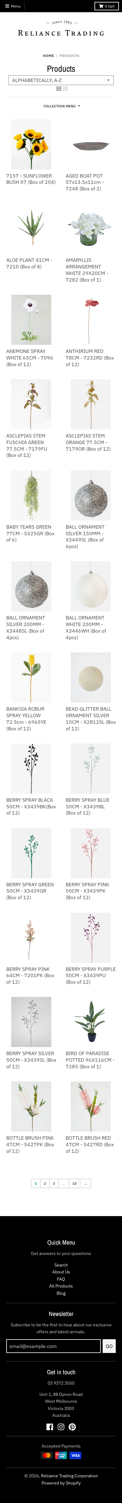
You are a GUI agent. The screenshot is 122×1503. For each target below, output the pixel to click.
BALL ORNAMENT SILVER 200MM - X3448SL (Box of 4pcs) (25, 627)
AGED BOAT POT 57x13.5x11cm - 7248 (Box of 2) (85, 182)
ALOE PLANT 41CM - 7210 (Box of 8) (29, 263)
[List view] (65, 89)
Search (61, 1265)
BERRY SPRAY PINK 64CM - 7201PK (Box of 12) (30, 975)
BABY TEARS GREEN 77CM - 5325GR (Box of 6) (30, 533)
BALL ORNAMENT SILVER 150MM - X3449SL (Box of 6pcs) (85, 536)
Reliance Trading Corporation (69, 1476)
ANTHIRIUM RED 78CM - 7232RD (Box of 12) (90, 357)
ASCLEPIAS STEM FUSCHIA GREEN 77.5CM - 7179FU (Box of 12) (26, 445)
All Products (61, 1286)
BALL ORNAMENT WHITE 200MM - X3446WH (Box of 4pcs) (86, 627)
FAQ (61, 1279)
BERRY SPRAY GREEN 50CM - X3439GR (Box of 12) (30, 891)
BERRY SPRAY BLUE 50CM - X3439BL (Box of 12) (87, 806)
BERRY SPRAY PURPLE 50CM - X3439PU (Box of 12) (91, 975)
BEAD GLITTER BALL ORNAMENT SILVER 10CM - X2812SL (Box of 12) (91, 718)
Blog (61, 1293)
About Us (61, 1272)
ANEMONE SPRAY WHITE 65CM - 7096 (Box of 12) (29, 357)
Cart (109, 6)
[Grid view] (58, 89)
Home (48, 55)
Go (109, 1346)
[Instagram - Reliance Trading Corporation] (61, 1427)
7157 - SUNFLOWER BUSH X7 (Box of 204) (31, 179)
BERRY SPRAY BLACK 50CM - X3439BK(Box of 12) (31, 806)
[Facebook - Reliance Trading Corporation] (49, 1427)
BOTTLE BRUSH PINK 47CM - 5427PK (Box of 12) (30, 1144)
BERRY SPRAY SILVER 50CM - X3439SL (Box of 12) (31, 1060)
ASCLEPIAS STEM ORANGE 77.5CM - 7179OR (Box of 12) (88, 442)
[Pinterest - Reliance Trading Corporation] (72, 1427)
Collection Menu (59, 106)
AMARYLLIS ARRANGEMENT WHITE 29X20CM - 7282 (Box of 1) (87, 269)
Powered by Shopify (61, 1483)
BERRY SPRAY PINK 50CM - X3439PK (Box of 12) (87, 891)
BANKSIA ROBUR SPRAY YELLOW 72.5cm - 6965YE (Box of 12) (26, 718)
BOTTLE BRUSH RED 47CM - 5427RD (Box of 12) (90, 1144)
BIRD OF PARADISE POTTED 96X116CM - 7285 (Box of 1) (90, 1060)
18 (74, 1183)
